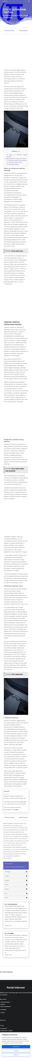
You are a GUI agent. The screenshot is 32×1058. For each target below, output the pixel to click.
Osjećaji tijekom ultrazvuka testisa (15, 158)
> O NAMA (2, 1012)
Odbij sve (16, 1054)
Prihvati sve (16, 1046)
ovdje (16, 809)
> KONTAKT (2, 1004)
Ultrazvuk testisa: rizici (14, 162)
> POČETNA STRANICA (5, 1002)
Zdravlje (26, 15)
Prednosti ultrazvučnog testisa (16, 160)
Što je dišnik (9, 933)
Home (6, 22)
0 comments (8, 17)
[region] (16, 1045)
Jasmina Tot (9, 15)
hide (18, 151)
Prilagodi (16, 1050)
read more (8, 925)
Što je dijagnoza (11, 904)
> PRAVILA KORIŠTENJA (5, 1006)
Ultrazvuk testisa (12, 164)
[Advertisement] (16, 52)
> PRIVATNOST (3, 1009)
